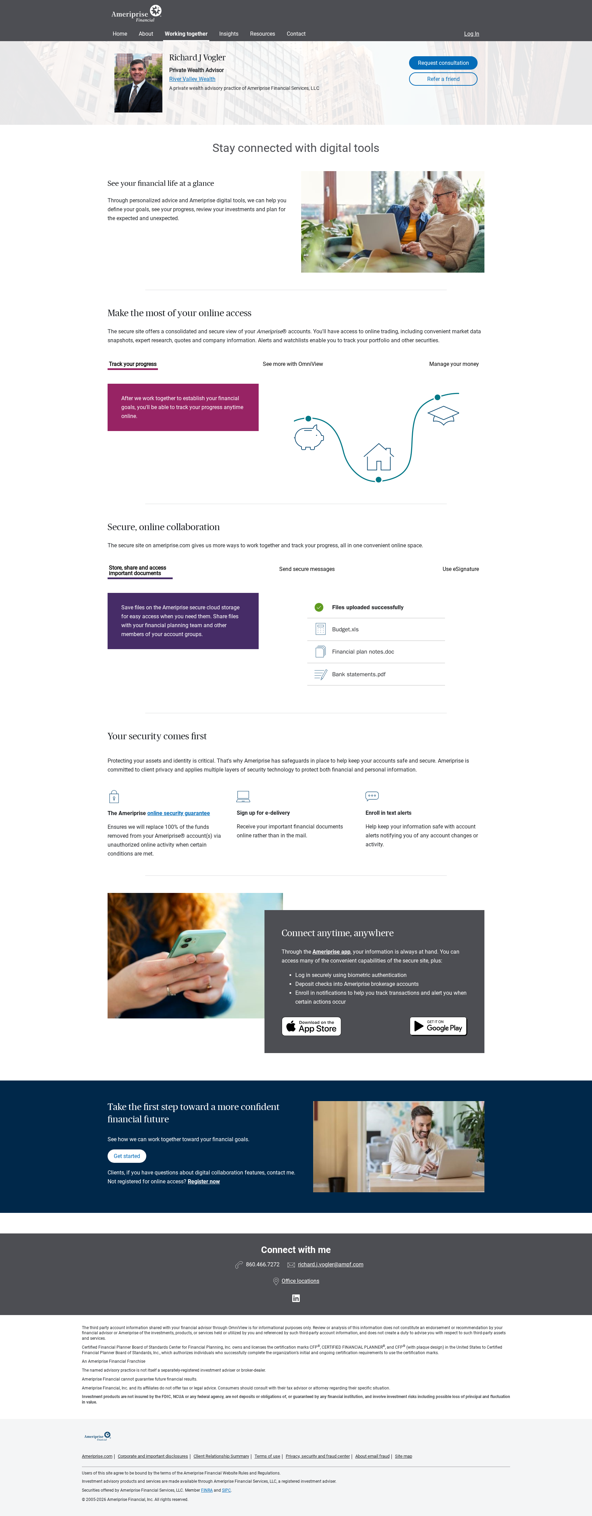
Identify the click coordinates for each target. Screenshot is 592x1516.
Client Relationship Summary (221, 1456)
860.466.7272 (263, 1264)
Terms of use (267, 1456)
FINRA (207, 1490)
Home (120, 34)
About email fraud (372, 1456)
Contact (296, 34)
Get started (127, 1156)
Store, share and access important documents (137, 570)
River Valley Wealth (192, 79)
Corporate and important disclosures (153, 1456)
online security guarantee (178, 813)
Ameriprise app (331, 951)
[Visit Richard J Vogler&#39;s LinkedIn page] (296, 1298)
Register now (204, 1181)
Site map (403, 1456)
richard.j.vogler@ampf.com (330, 1264)
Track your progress (133, 364)
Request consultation (443, 63)
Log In (471, 34)
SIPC (226, 1490)
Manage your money (454, 364)
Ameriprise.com (97, 1456)
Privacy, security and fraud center (318, 1456)
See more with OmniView (293, 364)
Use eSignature (461, 569)
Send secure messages (307, 569)
